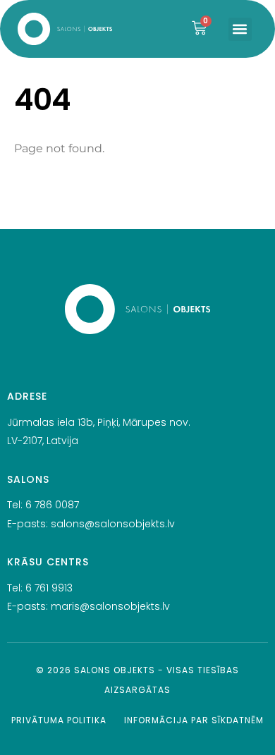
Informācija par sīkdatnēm (194, 720)
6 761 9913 (49, 588)
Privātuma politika (58, 720)
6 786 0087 (52, 505)
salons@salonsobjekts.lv (113, 524)
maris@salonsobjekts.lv (110, 606)
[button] (240, 29)
